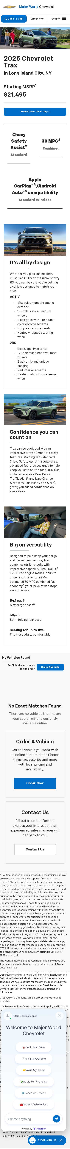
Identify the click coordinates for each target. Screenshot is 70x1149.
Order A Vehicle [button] (50, 667)
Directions (37, 19)
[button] (14, 19)
